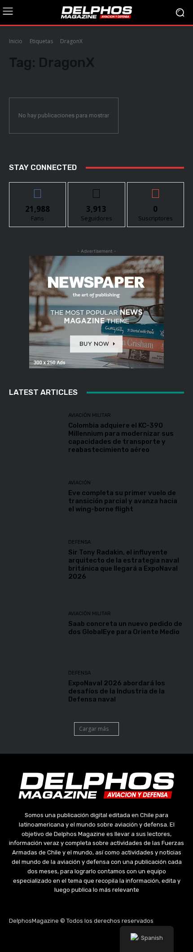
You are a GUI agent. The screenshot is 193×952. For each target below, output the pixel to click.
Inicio (15, 41)
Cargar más (94, 729)
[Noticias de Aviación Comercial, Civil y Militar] (96, 12)
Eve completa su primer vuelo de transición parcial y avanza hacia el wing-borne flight (122, 501)
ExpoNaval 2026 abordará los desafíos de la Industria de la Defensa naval (116, 691)
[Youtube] (118, 939)
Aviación (79, 482)
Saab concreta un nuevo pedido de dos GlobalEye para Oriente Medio (125, 628)
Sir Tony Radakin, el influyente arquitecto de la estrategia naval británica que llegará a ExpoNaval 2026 (123, 564)
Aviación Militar (89, 415)
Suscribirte (155, 189)
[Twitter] (96, 939)
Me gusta (38, 189)
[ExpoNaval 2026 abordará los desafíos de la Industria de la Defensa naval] (35, 687)
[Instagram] (75, 939)
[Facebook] (53, 939)
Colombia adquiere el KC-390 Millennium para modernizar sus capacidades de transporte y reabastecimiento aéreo (121, 437)
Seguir (96, 189)
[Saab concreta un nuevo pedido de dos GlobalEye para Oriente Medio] (35, 623)
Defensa (79, 542)
